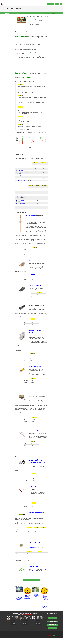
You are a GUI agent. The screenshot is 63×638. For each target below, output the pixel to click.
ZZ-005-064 (33, 353)
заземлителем (31, 41)
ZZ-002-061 (33, 274)
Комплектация (37, 13)
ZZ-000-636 (21, 124)
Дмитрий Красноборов (14, 616)
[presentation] (14, 597)
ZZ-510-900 (40, 551)
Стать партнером (52, 627)
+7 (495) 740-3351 (13, 624)
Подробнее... (54, 635)
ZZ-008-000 (33, 441)
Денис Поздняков (27, 616)
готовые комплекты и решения (24, 10)
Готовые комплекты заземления (27, 13)
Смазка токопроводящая (20, 203)
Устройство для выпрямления (36, 542)
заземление (10, 10)
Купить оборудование (52, 621)
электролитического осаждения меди (34, 60)
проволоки (35, 546)
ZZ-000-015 (21, 84)
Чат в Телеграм (13, 623)
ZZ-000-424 (21, 116)
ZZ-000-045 (21, 106)
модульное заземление (16, 10)
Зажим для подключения (20, 175)
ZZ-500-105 (36, 527)
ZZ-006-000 (33, 378)
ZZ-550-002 (34, 473)
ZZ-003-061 (39, 292)
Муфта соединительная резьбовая (21, 168)
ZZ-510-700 (29, 551)
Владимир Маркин (39, 616)
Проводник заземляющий (45, 13)
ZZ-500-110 (43, 527)
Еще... (53, 13)
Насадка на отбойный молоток (21, 180)
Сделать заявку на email (53, 624)
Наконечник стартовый (19, 170)
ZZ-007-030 (34, 417)
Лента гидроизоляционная (20, 178)
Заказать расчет (52, 618)
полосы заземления (32, 547)
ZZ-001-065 (35, 247)
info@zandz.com (13, 620)
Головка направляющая (20, 172)
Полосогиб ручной (33, 566)
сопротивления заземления (30, 72)
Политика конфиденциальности (11, 634)
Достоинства (19, 13)
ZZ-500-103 (29, 527)
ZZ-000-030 (21, 95)
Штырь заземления (19, 189)
